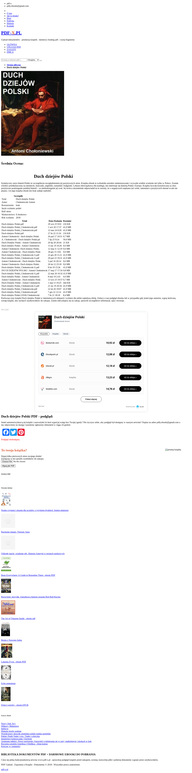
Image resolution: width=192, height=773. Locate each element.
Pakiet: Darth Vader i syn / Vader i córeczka (20, 736)
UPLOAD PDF (14, 47)
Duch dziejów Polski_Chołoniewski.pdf (19, 227)
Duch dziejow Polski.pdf (13, 224)
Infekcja (4, 728)
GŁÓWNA (12, 44)
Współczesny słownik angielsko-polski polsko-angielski (26, 734)
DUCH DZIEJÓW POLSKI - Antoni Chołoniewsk (24, 270)
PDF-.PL (11, 32)
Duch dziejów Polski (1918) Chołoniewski (20, 295)
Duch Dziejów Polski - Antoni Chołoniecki (21, 283)
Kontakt (10, 26)
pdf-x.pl (4, 769)
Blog (9, 18)
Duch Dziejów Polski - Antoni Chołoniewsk (21, 242)
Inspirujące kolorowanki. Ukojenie (16, 739)
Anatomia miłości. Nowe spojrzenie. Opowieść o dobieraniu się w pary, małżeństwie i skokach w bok (46, 741)
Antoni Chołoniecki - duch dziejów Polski (20, 236)
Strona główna (14, 65)
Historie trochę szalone (11, 731)
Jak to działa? (13, 16)
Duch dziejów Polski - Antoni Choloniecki (20, 246)
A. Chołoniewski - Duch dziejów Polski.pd (21, 239)
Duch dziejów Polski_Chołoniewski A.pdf (20, 255)
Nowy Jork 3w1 (8, 723)
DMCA (10, 52)
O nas (9, 13)
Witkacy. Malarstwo (10, 726)
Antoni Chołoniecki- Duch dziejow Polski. (20, 249)
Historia (10, 23)
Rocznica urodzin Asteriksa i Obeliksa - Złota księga (24, 744)
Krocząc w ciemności (10, 746)
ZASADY (11, 49)
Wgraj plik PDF (8, 466)
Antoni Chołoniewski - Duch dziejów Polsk (21, 252)
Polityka (10, 21)
